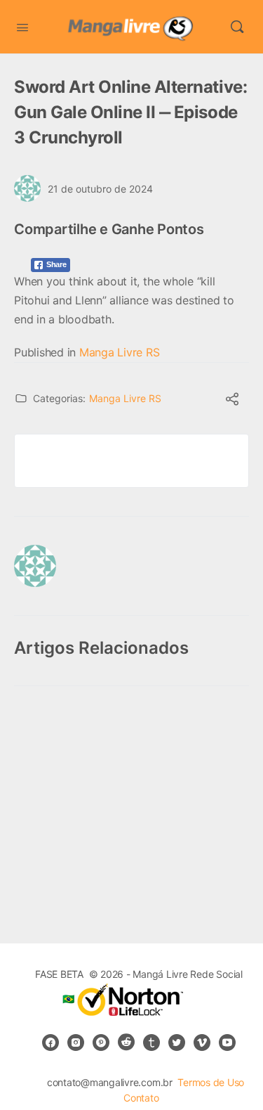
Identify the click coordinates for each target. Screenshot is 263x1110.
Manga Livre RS (119, 352)
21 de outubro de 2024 (100, 189)
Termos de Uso (210, 1082)
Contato (141, 1098)
